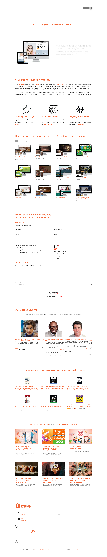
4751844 (20, 391)
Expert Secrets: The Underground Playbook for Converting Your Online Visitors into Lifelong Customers (52, 388)
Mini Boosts (52, 424)
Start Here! (86, 8)
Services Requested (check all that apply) (25, 245)
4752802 (46, 410)
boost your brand (63, 8)
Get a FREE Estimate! (63, 59)
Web (35, 141)
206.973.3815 (23, 514)
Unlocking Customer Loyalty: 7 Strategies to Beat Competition (53, 480)
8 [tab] (58, 355)
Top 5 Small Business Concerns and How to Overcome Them (23, 480)
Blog (73, 8)
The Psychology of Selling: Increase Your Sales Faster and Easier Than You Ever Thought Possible (26, 406)
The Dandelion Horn (20, 177)
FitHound (37, 197)
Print (31, 141)
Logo (26, 141)
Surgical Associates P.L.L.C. (62, 177)
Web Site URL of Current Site (61, 240)
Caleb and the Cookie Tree (82, 156)
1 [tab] (47, 355)
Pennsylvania (60, 84)
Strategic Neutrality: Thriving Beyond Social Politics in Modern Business (80, 480)
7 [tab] (57, 355)
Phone (56, 234)
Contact (79, 8)
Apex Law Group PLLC (61, 156)
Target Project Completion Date (23, 240)
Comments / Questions (21, 270)
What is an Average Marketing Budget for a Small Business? (24, 448)
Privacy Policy (37, 549)
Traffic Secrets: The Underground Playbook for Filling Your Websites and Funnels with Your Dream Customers (52, 406)
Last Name (18, 234)
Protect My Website (75, 129)
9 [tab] (60, 355)
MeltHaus (37, 177)
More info (87, 408)
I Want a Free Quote (49, 129)
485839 (72, 408)
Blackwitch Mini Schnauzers (83, 177)
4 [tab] (52, 355)
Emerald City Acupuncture (42, 156)
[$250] (54, 247)
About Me (53, 8)
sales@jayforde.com (24, 520)
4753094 (20, 410)
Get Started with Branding (23, 129)
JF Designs (37, 84)
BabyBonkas (18, 197)
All (16, 141)
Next (92, 338)
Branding (21, 141)
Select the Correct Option (21, 282)
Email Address (58, 229)
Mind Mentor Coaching (61, 197)
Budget (56, 245)
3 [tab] (50, 355)
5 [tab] (53, 355)
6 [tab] (55, 355)
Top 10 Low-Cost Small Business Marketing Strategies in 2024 (51, 448)
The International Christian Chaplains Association (82, 198)
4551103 (72, 391)
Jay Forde (78, 549)
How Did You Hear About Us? (61, 251)
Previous (14, 338)
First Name (18, 229)
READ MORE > (15, 349)
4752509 (46, 391)
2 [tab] (48, 355)
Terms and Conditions (44, 549)
